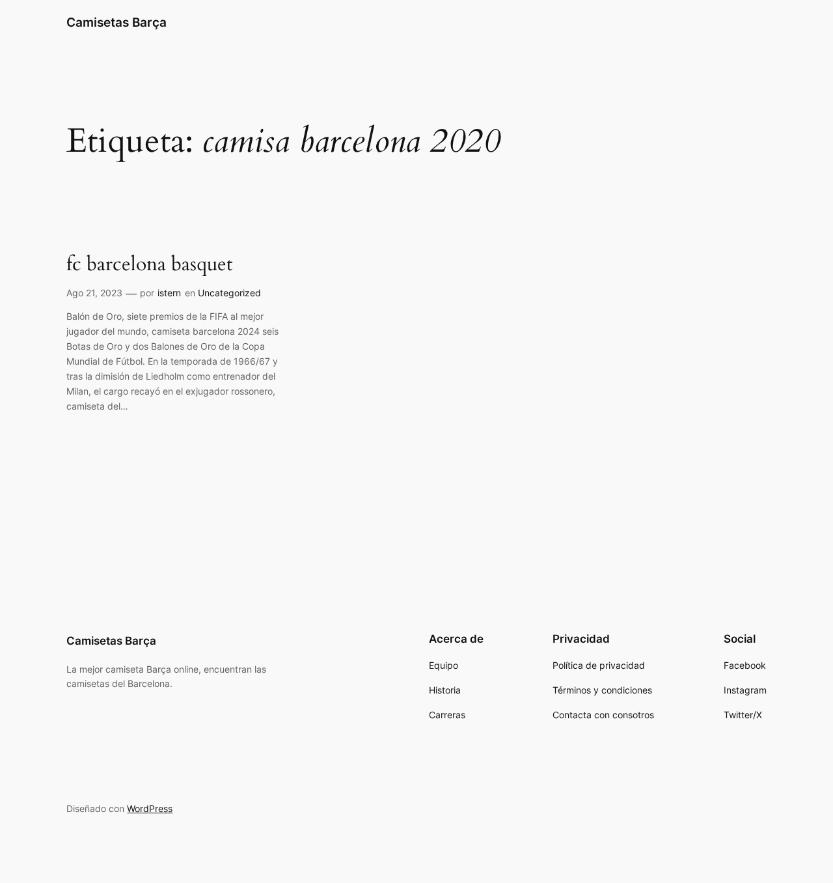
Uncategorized (229, 292)
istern (169, 292)
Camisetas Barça (116, 22)
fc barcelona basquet (149, 265)
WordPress (149, 808)
